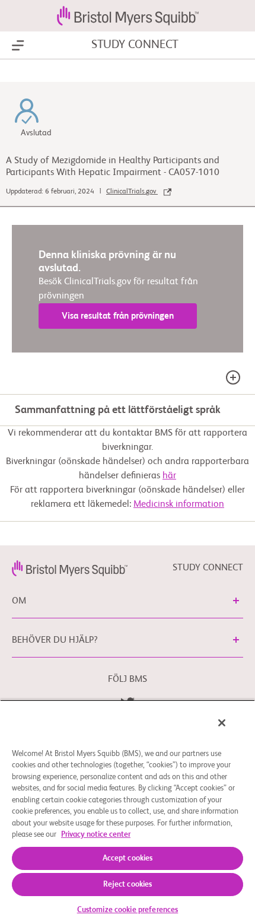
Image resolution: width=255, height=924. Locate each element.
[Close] (222, 723)
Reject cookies (127, 884)
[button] (236, 600)
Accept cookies (128, 858)
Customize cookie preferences (128, 910)
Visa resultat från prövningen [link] (118, 316)
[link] (70, 568)
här (169, 476)
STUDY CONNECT (135, 45)
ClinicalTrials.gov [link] (132, 191)
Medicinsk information (178, 504)
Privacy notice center (95, 835)
